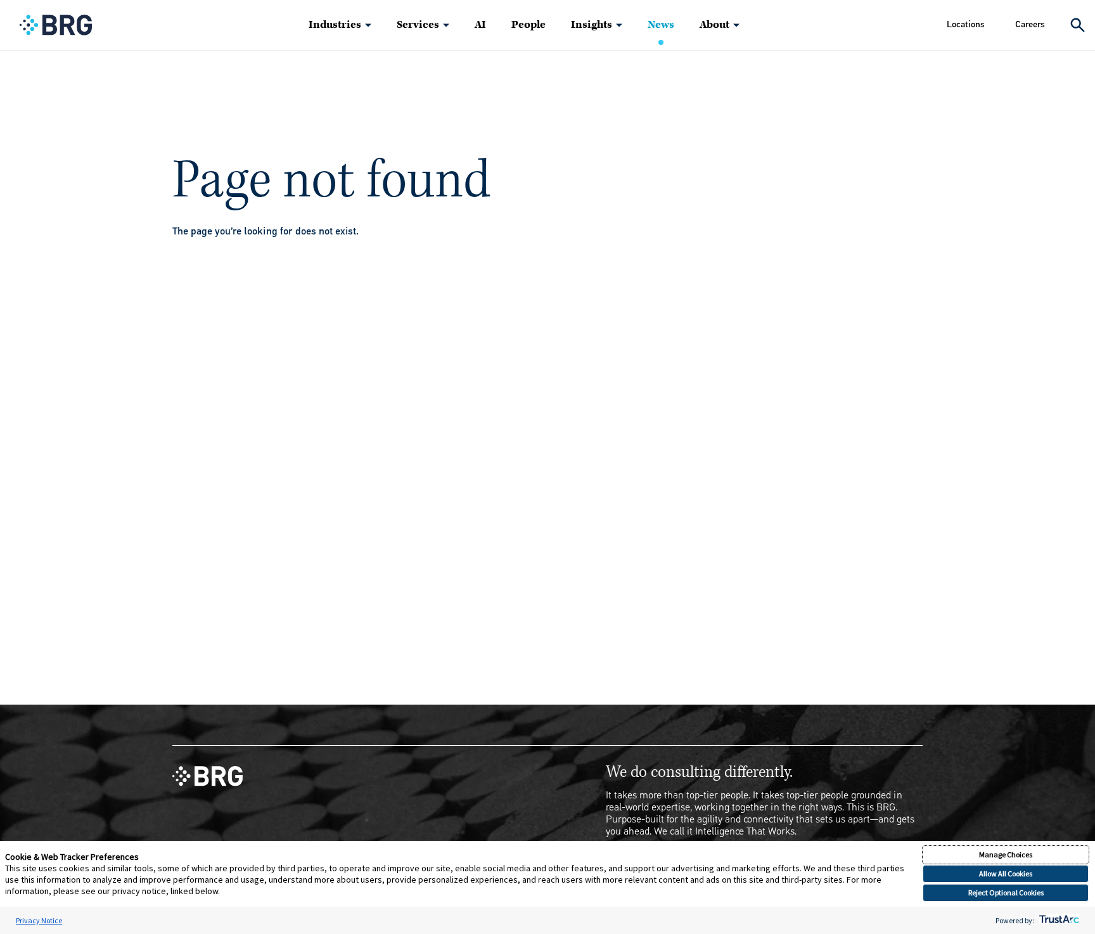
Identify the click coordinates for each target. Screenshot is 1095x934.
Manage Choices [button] (1005, 854)
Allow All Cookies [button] (1005, 873)
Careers (1030, 24)
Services (418, 25)
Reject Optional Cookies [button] (1006, 892)
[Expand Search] (1077, 25)
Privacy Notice (39, 920)
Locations (966, 24)
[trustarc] (1058, 920)
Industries (335, 25)
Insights (591, 25)
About (714, 25)
